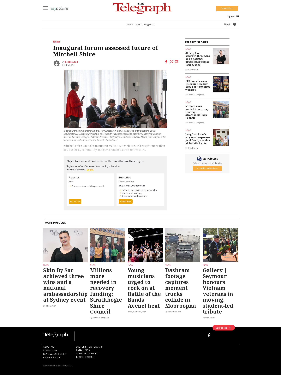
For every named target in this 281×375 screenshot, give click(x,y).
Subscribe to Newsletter (207, 168)
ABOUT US (48, 346)
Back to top (221, 327)
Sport (139, 24)
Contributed (71, 61)
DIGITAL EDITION (85, 357)
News (130, 24)
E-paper (231, 16)
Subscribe (226, 8)
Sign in (227, 24)
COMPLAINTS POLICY (87, 353)
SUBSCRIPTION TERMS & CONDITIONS (89, 348)
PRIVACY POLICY (51, 357)
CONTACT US (50, 350)
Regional (149, 24)
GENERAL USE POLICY (54, 354)
